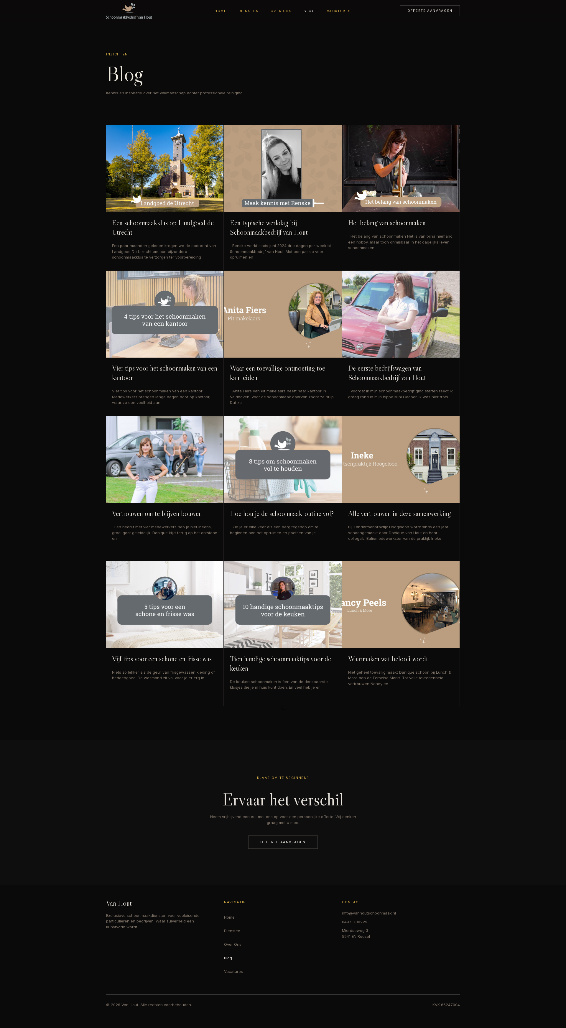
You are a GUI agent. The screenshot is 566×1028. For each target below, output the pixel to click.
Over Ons (281, 11)
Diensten (248, 11)
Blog (309, 11)
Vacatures (339, 11)
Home (221, 11)
